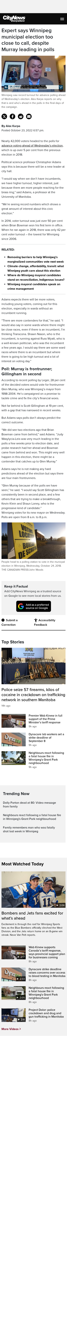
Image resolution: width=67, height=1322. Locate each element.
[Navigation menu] (62, 18)
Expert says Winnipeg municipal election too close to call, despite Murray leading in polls (27, 40)
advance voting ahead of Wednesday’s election (32, 145)
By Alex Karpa (10, 126)
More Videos (10, 1029)
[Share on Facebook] (12, 116)
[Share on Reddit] (20, 116)
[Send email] (29, 116)
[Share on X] (4, 116)
